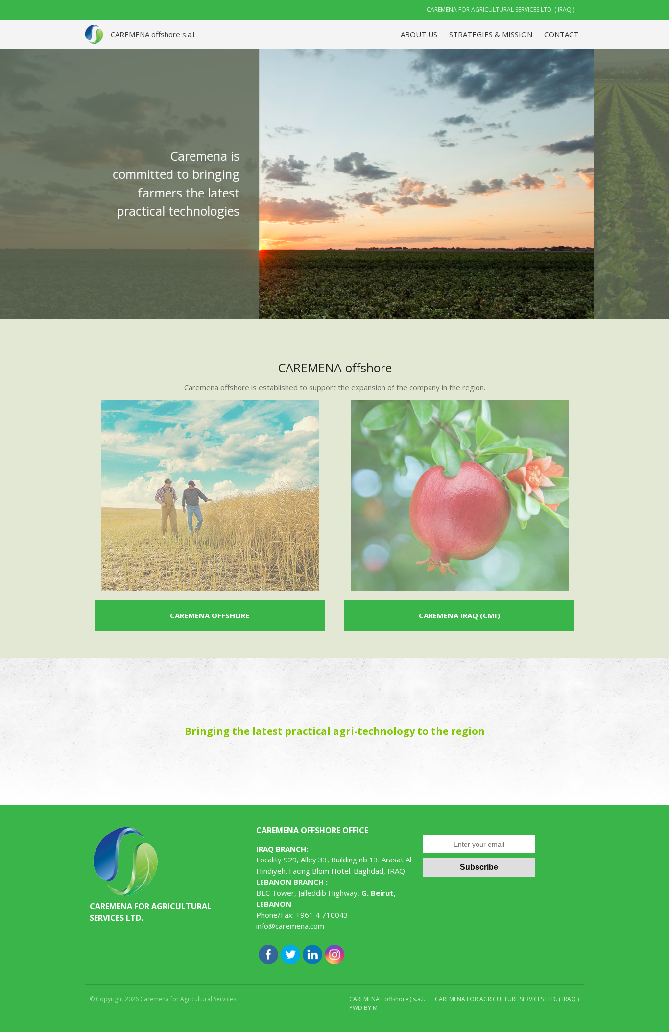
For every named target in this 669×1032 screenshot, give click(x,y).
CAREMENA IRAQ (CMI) (459, 615)
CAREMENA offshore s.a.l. (153, 34)
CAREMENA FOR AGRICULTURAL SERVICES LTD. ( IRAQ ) (500, 9)
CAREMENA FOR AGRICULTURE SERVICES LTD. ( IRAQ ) (507, 999)
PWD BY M (363, 1008)
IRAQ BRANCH (281, 849)
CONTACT (561, 34)
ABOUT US (419, 34)
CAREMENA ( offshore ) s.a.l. (387, 999)
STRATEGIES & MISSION (490, 34)
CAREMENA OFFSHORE (209, 615)
